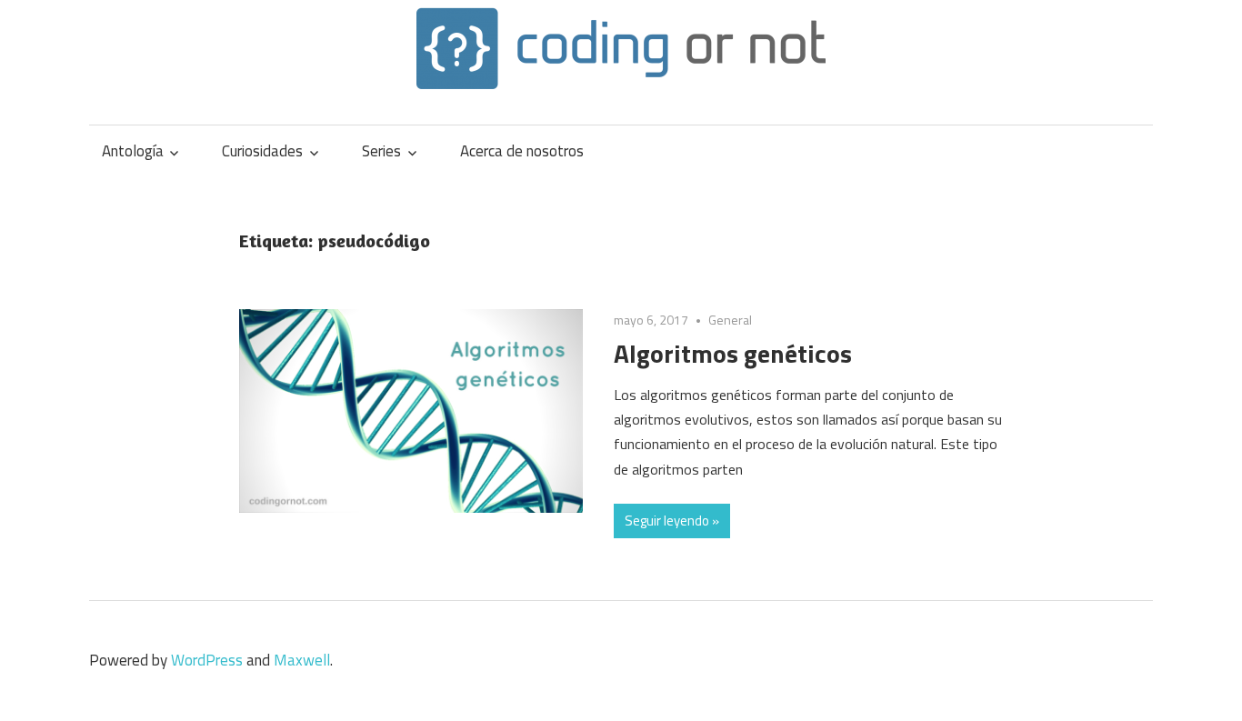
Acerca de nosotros (522, 151)
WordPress (207, 660)
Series (381, 151)
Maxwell (302, 660)
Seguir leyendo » (672, 520)
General (730, 319)
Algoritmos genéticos (733, 353)
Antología (133, 151)
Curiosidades (262, 151)
